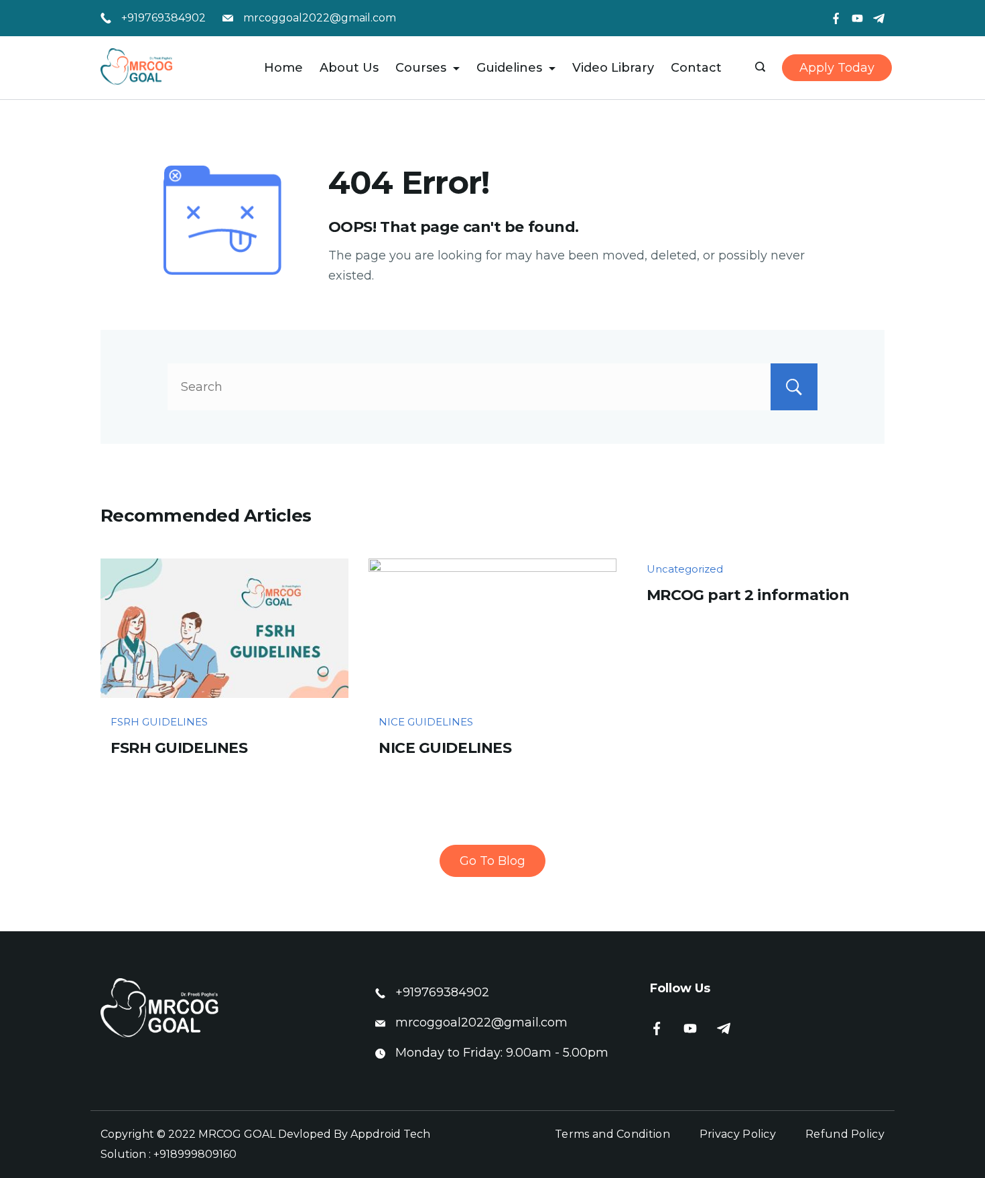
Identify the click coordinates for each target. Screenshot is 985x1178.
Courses (420, 67)
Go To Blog (492, 860)
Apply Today (836, 67)
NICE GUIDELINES (426, 721)
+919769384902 (163, 17)
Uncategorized (685, 569)
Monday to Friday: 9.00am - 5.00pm (501, 1052)
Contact (696, 67)
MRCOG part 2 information (748, 595)
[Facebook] (836, 18)
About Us (349, 67)
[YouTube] (857, 18)
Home (283, 67)
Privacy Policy (738, 1134)
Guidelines (509, 67)
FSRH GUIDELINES (159, 721)
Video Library (613, 67)
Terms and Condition (612, 1134)
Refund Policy (844, 1134)
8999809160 (203, 1154)
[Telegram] (878, 18)
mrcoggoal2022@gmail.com (319, 17)
